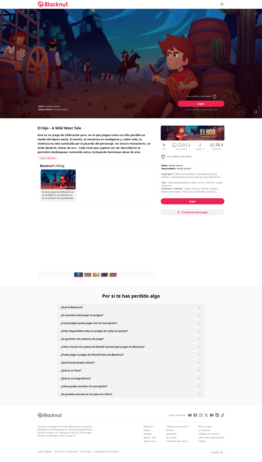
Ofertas (170, 430)
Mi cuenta (171, 437)
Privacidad (86, 451)
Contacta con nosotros (177, 426)
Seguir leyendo (47, 158)
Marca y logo (204, 426)
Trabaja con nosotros (209, 433)
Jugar (201, 103)
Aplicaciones (150, 441)
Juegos (147, 430)
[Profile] (222, 4)
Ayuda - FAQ (150, 437)
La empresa (204, 430)
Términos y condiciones (66, 451)
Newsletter (171, 433)
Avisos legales (45, 451)
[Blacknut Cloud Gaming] (53, 4)
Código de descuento (177, 441)
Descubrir (149, 426)
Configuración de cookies (106, 451)
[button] (201, 96)
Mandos (148, 433)
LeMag (201, 441)
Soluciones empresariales (211, 437)
